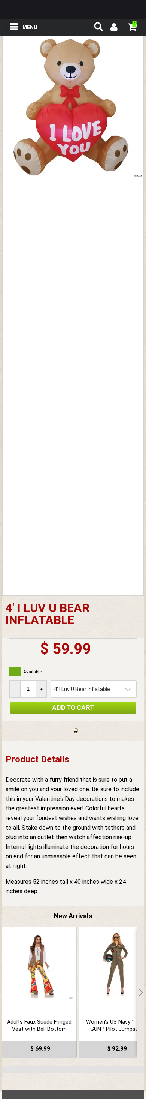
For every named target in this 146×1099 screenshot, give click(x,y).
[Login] (113, 28)
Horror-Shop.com (73, 9)
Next (140, 992)
